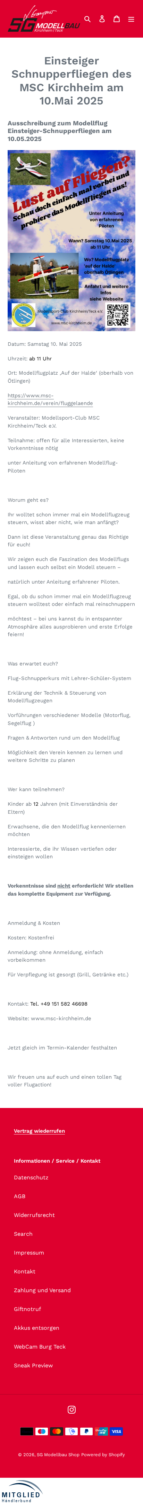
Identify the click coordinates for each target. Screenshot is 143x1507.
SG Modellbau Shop (58, 1454)
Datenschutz (31, 1177)
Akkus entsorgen (36, 1328)
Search (23, 1234)
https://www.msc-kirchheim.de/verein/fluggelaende (50, 399)
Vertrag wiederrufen (39, 1131)
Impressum (29, 1252)
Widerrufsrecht (34, 1215)
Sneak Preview (33, 1365)
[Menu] (131, 18)
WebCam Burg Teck (40, 1346)
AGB (19, 1196)
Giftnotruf (27, 1309)
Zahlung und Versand (42, 1290)
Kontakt (24, 1271)
